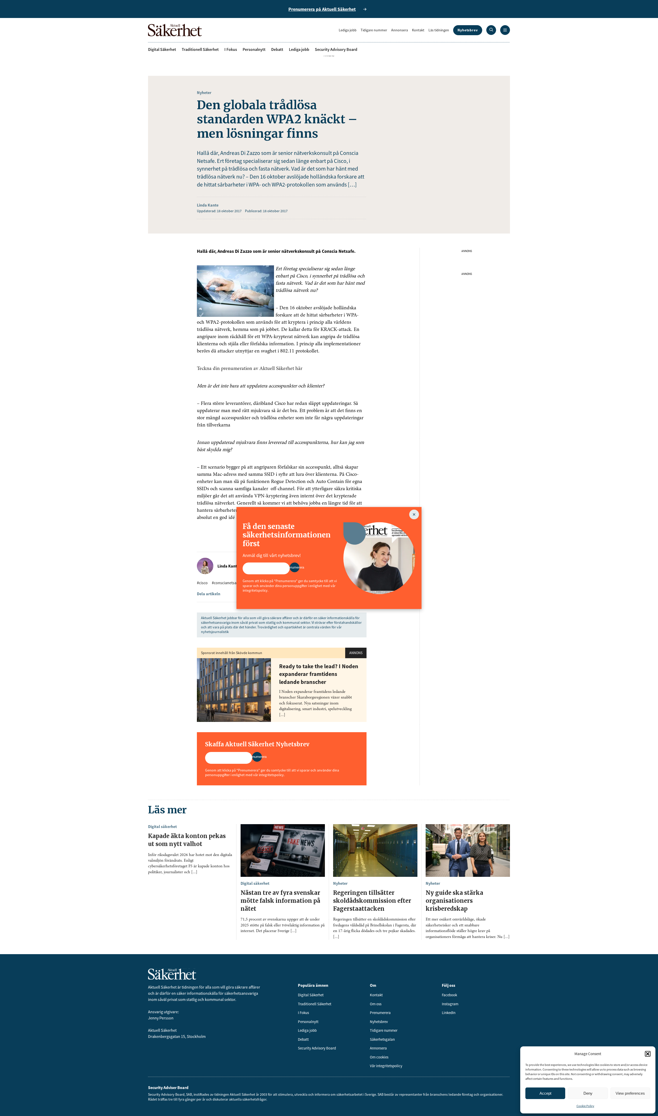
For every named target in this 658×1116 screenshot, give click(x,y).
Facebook (449, 994)
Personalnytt (254, 49)
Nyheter (204, 92)
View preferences (630, 1093)
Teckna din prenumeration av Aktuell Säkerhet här (249, 368)
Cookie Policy (585, 1106)
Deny (587, 1093)
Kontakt (418, 30)
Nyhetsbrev (468, 30)
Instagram (450, 1003)
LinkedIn (448, 1012)
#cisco (202, 582)
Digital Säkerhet (162, 49)
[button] (647, 1053)
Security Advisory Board (336, 49)
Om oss (375, 1003)
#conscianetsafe (226, 582)
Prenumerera (380, 1012)
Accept (545, 1093)
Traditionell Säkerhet (200, 49)
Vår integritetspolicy (386, 1065)
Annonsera (399, 30)
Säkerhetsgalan (382, 1039)
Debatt (277, 49)
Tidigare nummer (374, 30)
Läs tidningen (438, 30)
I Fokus (230, 49)
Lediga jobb (348, 30)
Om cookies (379, 1057)
